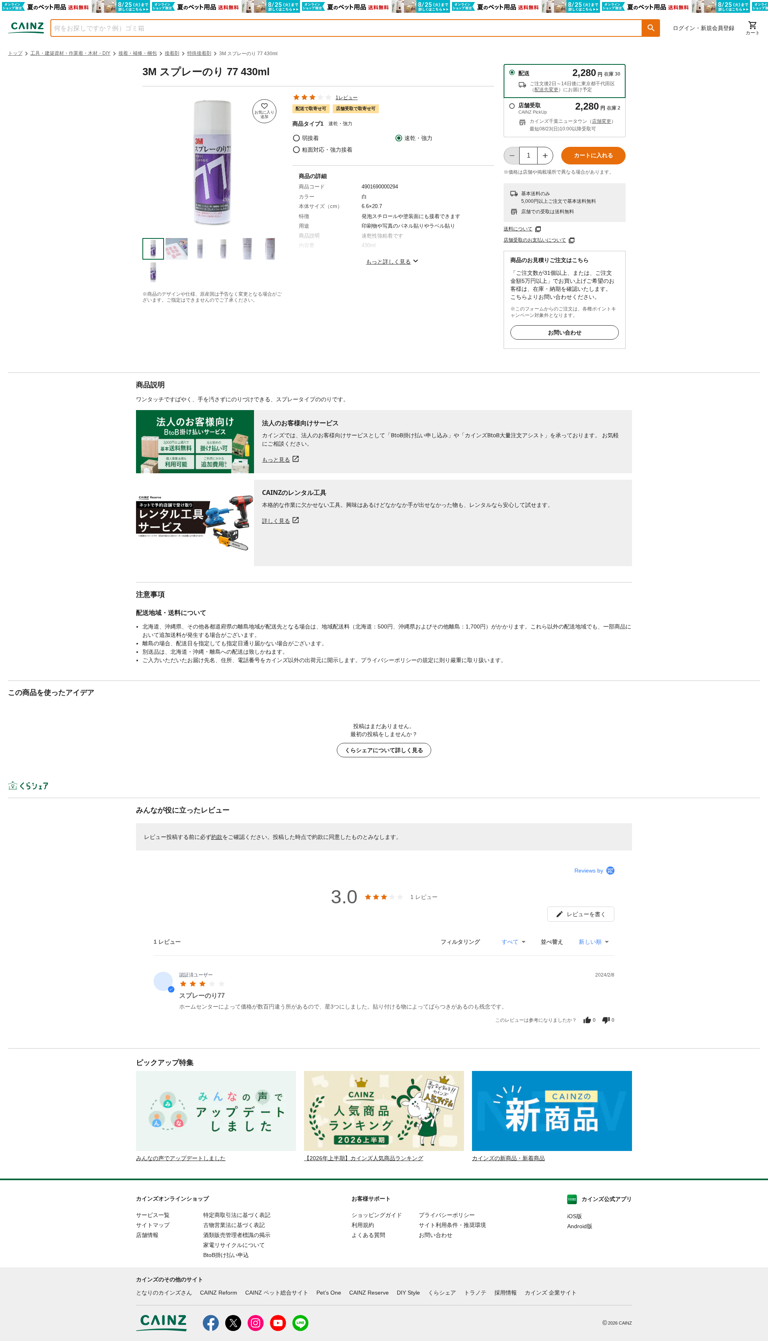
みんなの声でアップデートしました (181, 1158)
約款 (216, 837)
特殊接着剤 (199, 53)
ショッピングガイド (377, 1215)
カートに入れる (593, 155)
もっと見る (276, 459)
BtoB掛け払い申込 (226, 1255)
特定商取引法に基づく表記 (236, 1215)
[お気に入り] (264, 111)
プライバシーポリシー (447, 1215)
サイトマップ (153, 1225)
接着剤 (172, 53)
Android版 (579, 1226)
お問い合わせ (565, 332)
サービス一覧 (153, 1215)
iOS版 (574, 1216)
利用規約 (363, 1225)
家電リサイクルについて (234, 1245)
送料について (518, 229)
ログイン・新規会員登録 (703, 28)
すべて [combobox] (510, 942)
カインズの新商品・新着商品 (508, 1158)
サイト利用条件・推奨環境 (452, 1225)
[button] (651, 28)
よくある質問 (368, 1235)
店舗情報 (147, 1235)
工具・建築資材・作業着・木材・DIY (70, 53)
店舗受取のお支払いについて (535, 240)
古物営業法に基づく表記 (234, 1225)
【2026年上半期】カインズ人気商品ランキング (363, 1158)
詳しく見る (276, 520)
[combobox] (340, 28)
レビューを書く (586, 914)
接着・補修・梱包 (137, 53)
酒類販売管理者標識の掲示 (236, 1235)
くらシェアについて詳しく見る (384, 750)
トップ (15, 53)
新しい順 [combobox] (590, 942)
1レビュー (347, 97)
